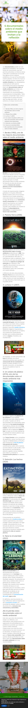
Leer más (14, 687)
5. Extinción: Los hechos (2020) (12, 123)
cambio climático (19, 327)
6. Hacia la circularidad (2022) (12, 125)
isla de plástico (18, 442)
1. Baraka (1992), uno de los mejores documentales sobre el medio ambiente (14, 110)
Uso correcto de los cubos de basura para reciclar (14, 668)
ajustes (11, 703)
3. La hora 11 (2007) (10, 116)
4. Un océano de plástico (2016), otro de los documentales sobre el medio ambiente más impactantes (14, 119)
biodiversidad (17, 519)
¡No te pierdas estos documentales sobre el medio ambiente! (13, 127)
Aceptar (4, 705)
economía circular (11, 602)
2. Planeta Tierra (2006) (10, 114)
